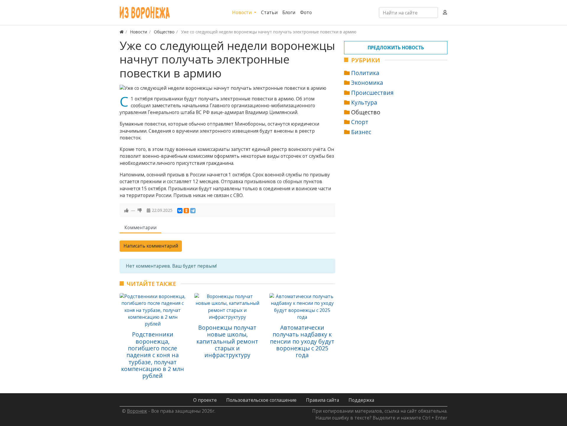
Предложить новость (396, 47)
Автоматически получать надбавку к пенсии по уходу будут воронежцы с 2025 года (302, 341)
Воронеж (137, 411)
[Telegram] (192, 210)
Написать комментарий (150, 246)
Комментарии (140, 227)
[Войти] (445, 12)
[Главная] (122, 32)
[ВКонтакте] (180, 210)
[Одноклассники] (186, 210)
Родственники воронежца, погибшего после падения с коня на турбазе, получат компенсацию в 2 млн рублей (152, 355)
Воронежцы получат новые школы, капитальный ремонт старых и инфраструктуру (227, 341)
